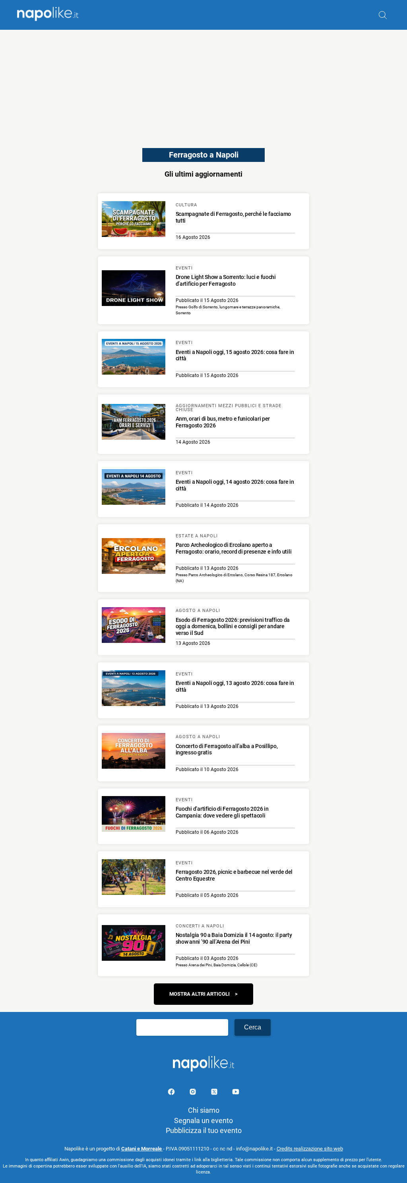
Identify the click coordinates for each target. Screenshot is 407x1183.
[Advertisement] (203, 85)
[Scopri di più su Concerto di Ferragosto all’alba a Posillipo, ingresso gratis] (133, 752)
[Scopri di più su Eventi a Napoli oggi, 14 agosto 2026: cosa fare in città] (133, 488)
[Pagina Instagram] (193, 1093)
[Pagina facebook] (172, 1093)
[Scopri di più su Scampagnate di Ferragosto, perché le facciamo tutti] (133, 220)
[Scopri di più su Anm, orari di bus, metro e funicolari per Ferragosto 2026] (133, 423)
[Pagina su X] (215, 1093)
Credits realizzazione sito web (310, 1149)
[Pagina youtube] (236, 1093)
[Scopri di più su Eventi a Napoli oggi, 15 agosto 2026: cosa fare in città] (133, 358)
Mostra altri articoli (199, 994)
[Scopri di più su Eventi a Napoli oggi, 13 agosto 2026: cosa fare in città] (133, 689)
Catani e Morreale (142, 1149)
